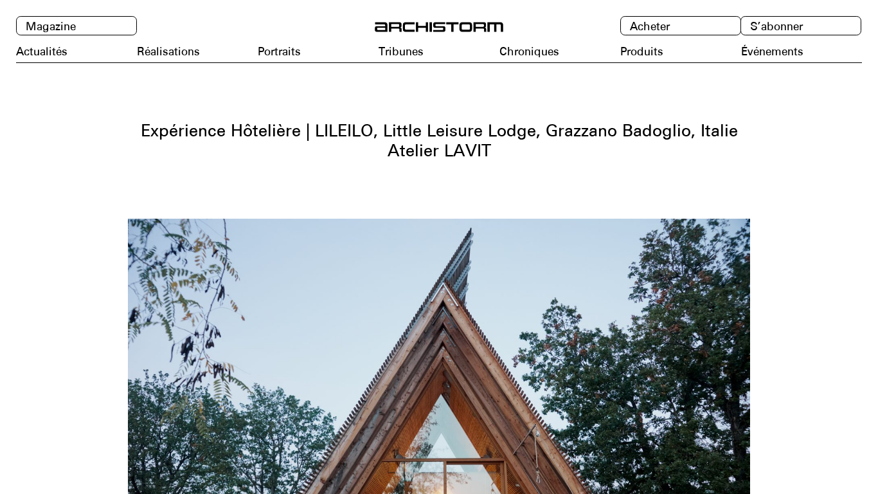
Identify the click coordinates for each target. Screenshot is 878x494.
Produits (641, 51)
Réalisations (168, 51)
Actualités (41, 51)
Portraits (279, 51)
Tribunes (401, 51)
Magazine (51, 26)
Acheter (650, 26)
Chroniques (529, 51)
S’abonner (776, 26)
